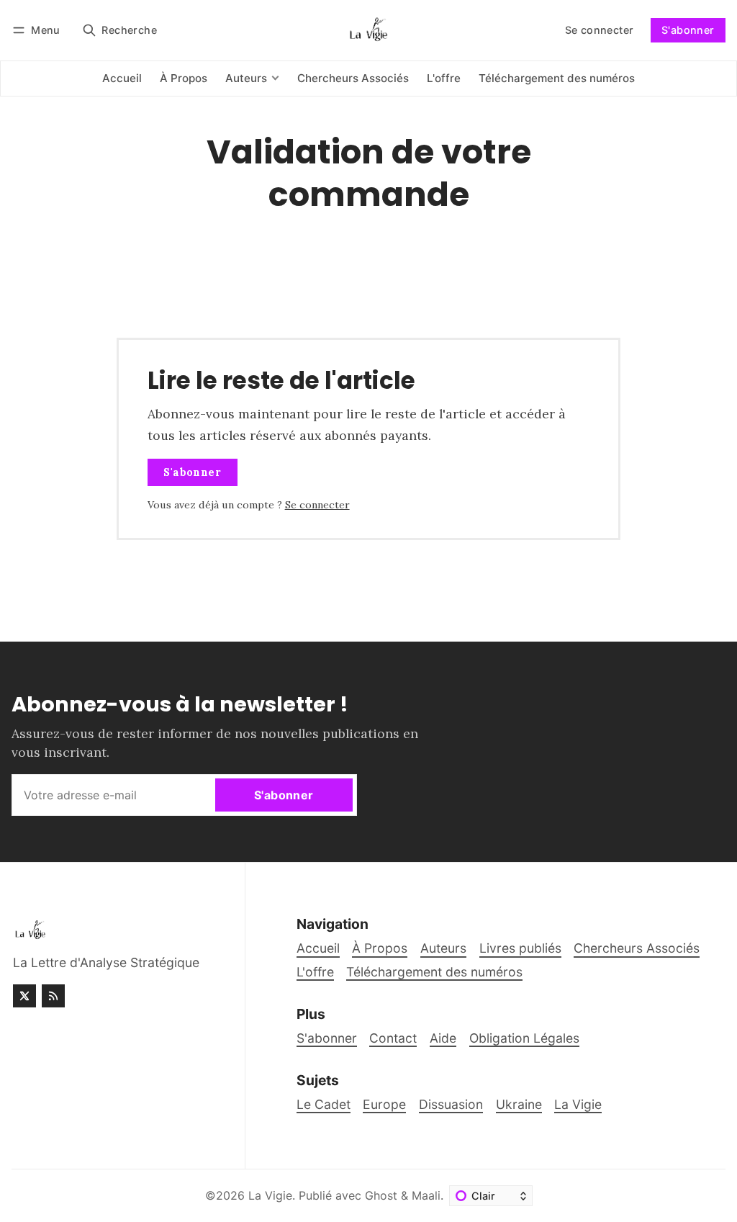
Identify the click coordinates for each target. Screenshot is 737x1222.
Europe (384, 1104)
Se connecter (599, 30)
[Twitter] (24, 995)
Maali (426, 1195)
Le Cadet (324, 1104)
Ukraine (519, 1104)
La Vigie (578, 1104)
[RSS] (53, 995)
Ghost (381, 1195)
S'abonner (688, 30)
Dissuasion (451, 1104)
